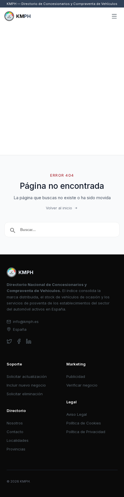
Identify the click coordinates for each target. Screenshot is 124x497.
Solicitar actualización (27, 376)
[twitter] (9, 341)
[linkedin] (28, 341)
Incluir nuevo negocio (26, 385)
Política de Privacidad (85, 431)
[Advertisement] (62, 90)
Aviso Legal (76, 414)
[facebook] (19, 341)
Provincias (16, 449)
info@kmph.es (26, 321)
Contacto (15, 431)
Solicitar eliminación (25, 393)
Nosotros (15, 423)
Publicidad (75, 376)
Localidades (18, 440)
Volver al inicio (59, 208)
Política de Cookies (83, 423)
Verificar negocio (81, 385)
